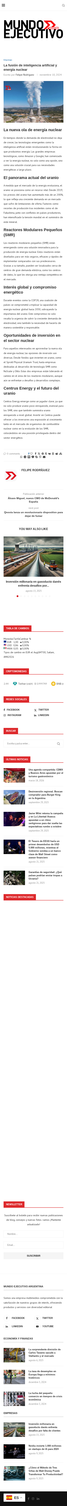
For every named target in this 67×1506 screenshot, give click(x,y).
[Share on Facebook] (35, 453)
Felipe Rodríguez (25, 74)
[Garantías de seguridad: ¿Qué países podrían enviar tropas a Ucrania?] (14, 878)
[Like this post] (31, 453)
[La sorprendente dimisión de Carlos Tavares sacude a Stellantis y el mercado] (14, 1355)
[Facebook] (28, 1498)
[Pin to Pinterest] (43, 453)
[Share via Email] (44, 457)
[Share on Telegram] (25, 457)
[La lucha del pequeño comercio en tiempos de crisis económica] (14, 1399)
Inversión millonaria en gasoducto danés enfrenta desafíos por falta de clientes (44, 1427)
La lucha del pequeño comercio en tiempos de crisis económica (45, 1396)
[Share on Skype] (36, 457)
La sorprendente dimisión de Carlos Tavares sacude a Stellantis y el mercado (45, 1352)
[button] (7, 567)
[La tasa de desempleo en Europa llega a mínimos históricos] (14, 1377)
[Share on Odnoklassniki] (53, 453)
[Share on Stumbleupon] (60, 453)
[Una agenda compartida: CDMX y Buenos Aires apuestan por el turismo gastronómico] (14, 775)
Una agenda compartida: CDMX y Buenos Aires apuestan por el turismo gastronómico (46, 773)
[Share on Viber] (40, 457)
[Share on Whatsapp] (21, 457)
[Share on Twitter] (39, 453)
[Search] (63, 5)
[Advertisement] (33, 1049)
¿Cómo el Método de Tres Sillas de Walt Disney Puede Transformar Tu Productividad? (46, 1471)
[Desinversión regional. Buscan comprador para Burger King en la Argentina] (14, 797)
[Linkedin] (38, 1498)
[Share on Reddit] (56, 453)
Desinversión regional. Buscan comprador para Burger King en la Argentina (46, 794)
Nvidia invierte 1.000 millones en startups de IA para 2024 (45, 1447)
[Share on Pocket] (33, 457)
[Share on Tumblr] (46, 453)
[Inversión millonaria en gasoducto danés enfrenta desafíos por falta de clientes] (33, 556)
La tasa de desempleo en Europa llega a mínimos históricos (42, 1374)
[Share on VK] (49, 453)
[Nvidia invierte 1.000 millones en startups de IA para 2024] (14, 1451)
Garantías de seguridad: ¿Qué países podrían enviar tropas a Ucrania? (45, 875)
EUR (28, 652)
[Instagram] (33, 1498)
